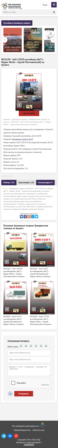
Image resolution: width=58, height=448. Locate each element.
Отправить (23, 393)
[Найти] (54, 12)
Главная (6, 119)
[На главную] (12, 4)
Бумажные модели (19, 119)
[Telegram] (3, 436)
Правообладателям (22, 430)
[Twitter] (36, 216)
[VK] (10, 436)
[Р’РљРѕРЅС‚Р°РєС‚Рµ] (21, 216)
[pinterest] (16, 436)
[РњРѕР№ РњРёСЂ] (32, 216)
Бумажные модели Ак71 (22, 139)
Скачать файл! (29, 113)
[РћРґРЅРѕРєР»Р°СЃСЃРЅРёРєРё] (29, 216)
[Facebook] (25, 216)
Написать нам (38, 430)
